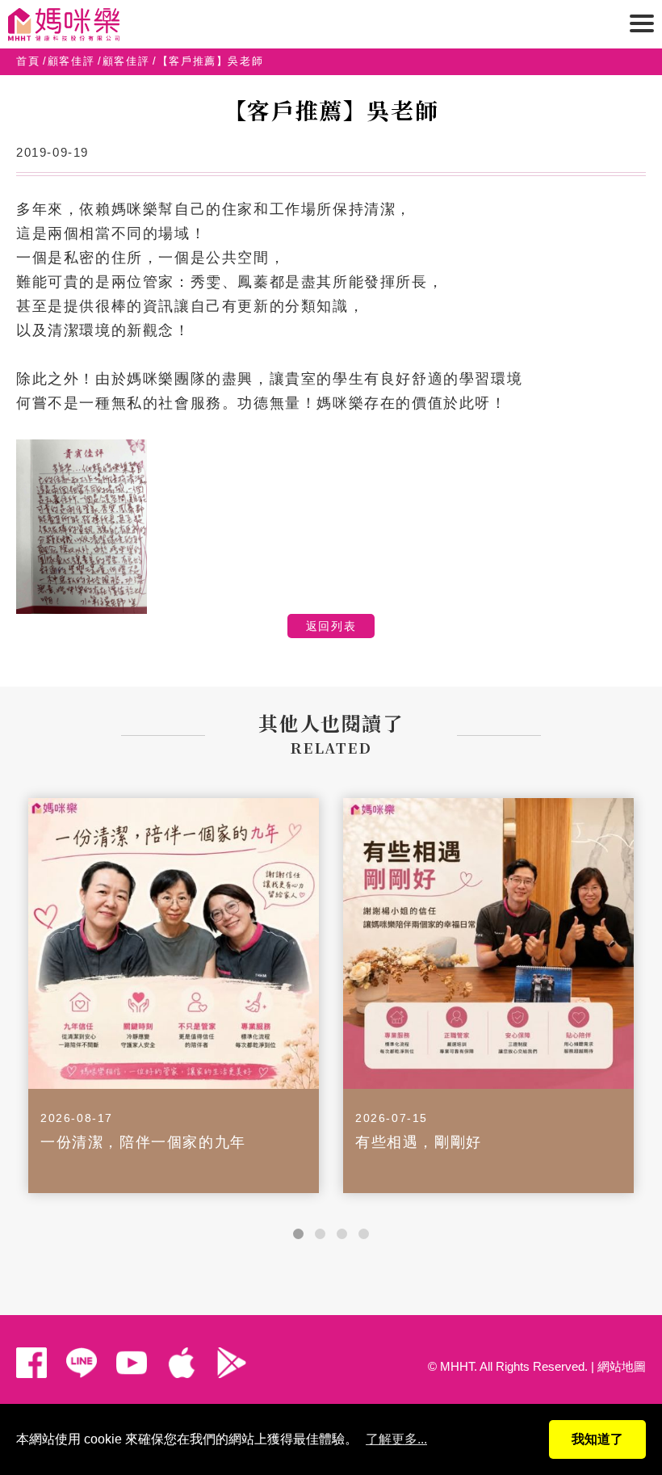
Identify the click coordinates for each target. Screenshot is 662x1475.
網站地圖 (621, 1366)
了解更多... (396, 1439)
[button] (298, 1234)
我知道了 (597, 1439)
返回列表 (331, 626)
